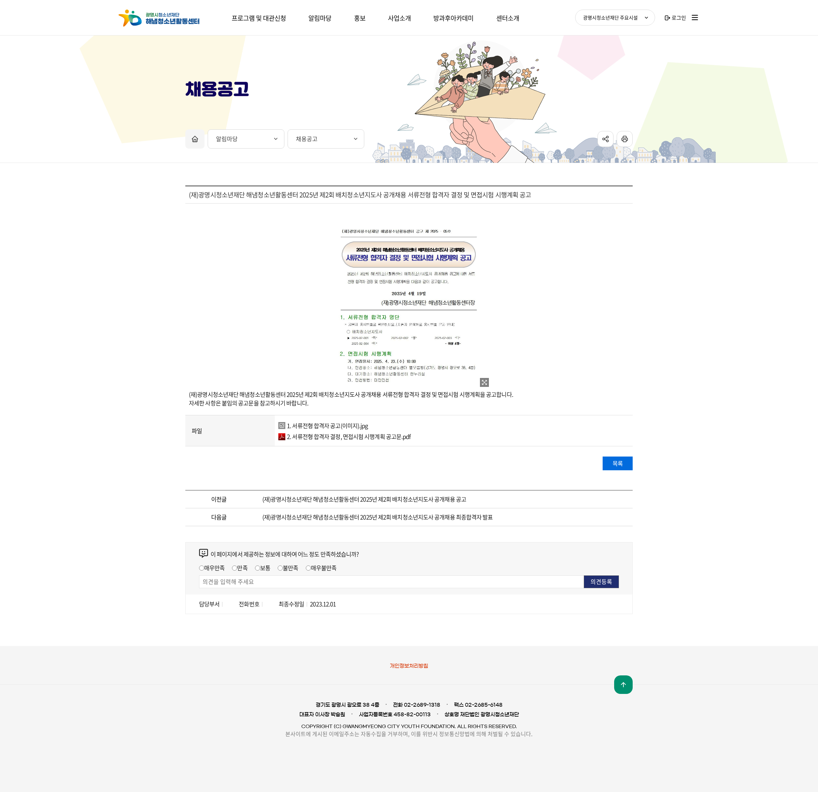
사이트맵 (695, 18)
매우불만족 (324, 568)
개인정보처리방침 (409, 665)
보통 (265, 568)
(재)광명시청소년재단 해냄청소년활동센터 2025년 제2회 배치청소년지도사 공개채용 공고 (364, 499)
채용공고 (307, 139)
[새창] (484, 382)
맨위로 (623, 684)
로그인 (679, 17)
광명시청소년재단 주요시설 (610, 17)
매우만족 (214, 568)
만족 (242, 568)
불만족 (290, 568)
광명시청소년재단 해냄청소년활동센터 (166, 18)
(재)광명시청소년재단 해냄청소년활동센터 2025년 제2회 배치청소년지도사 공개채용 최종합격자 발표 (377, 517)
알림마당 (227, 139)
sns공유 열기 (606, 139)
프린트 (625, 139)
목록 (618, 463)
